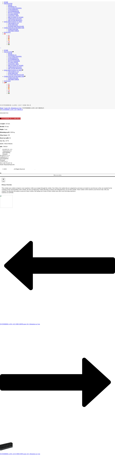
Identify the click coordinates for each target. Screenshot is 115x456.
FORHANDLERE (13, 29)
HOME (6, 2)
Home (1, 108)
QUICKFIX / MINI (13, 15)
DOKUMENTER (13, 25)
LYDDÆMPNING (13, 9)
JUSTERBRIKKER (13, 11)
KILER (10, 5)
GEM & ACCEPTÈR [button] (7, 192)
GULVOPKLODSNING (15, 8)
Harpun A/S (10, 169)
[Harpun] (0, 47)
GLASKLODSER (13, 14)
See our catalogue (30, 169)
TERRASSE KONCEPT (15, 18)
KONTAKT (7, 32)
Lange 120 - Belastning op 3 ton (12, 108)
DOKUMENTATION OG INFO (13, 21)
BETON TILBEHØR (14, 12)
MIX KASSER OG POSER (15, 17)
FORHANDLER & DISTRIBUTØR (14, 28)
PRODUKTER (8, 3)
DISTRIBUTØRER (13, 31)
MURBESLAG (12, 6)
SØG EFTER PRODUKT (15, 20)
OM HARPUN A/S (13, 23)
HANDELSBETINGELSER (16, 26)
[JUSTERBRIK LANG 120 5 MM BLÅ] (11, 109)
